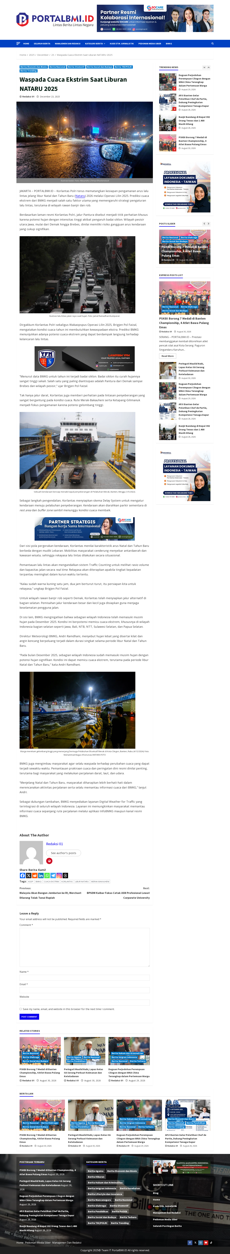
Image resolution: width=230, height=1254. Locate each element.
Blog (155, 1193)
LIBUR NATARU (82, 881)
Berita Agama (74, 1057)
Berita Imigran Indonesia (124, 1057)
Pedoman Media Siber (149, 43)
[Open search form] (213, 44)
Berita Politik (119, 1211)
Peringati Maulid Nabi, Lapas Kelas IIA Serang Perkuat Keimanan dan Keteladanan (83, 1073)
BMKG (169, 43)
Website (24, 996)
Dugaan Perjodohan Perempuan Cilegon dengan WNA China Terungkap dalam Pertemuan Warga (129, 1073)
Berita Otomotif (76, 67)
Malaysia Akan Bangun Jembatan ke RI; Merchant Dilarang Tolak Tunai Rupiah (50, 892)
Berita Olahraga (31, 1057)
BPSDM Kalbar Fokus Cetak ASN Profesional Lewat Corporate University (118, 892)
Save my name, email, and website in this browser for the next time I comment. (69, 1009)
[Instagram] (59, 875)
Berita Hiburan (96, 1176)
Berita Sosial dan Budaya (99, 67)
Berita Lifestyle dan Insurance (105, 1194)
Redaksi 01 (28, 96)
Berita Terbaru (137, 1061)
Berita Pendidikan (76, 1061)
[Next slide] (208, 67)
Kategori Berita (94, 43)
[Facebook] (22, 875)
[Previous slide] (204, 67)
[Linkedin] (41, 875)
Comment (26, 925)
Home (26, 43)
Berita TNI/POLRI (123, 67)
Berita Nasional (58, 67)
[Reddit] (35, 875)
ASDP (30, 881)
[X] (28, 875)
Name (24, 971)
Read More (169, 357)
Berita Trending (28, 70)
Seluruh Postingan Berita (167, 1225)
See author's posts (63, 853)
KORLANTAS (67, 881)
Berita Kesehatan (130, 1188)
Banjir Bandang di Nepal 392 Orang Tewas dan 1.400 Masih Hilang (167, 87)
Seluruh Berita (42, 43)
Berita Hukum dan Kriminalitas (127, 1053)
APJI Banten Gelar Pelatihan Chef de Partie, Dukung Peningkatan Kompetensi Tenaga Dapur (167, 411)
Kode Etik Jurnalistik (122, 43)
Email (24, 984)
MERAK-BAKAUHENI (100, 881)
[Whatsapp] (47, 875)
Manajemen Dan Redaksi (67, 43)
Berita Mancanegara (99, 1199)
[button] (18, 43)
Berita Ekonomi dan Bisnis (33, 67)
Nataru (80, 196)
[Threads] (65, 875)
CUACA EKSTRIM (51, 881)
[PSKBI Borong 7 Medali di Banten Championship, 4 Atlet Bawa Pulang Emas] (184, 298)
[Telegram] (53, 875)
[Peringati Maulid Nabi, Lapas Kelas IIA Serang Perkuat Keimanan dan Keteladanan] (84, 1051)
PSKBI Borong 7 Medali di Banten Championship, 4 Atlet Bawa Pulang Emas (40, 1073)
